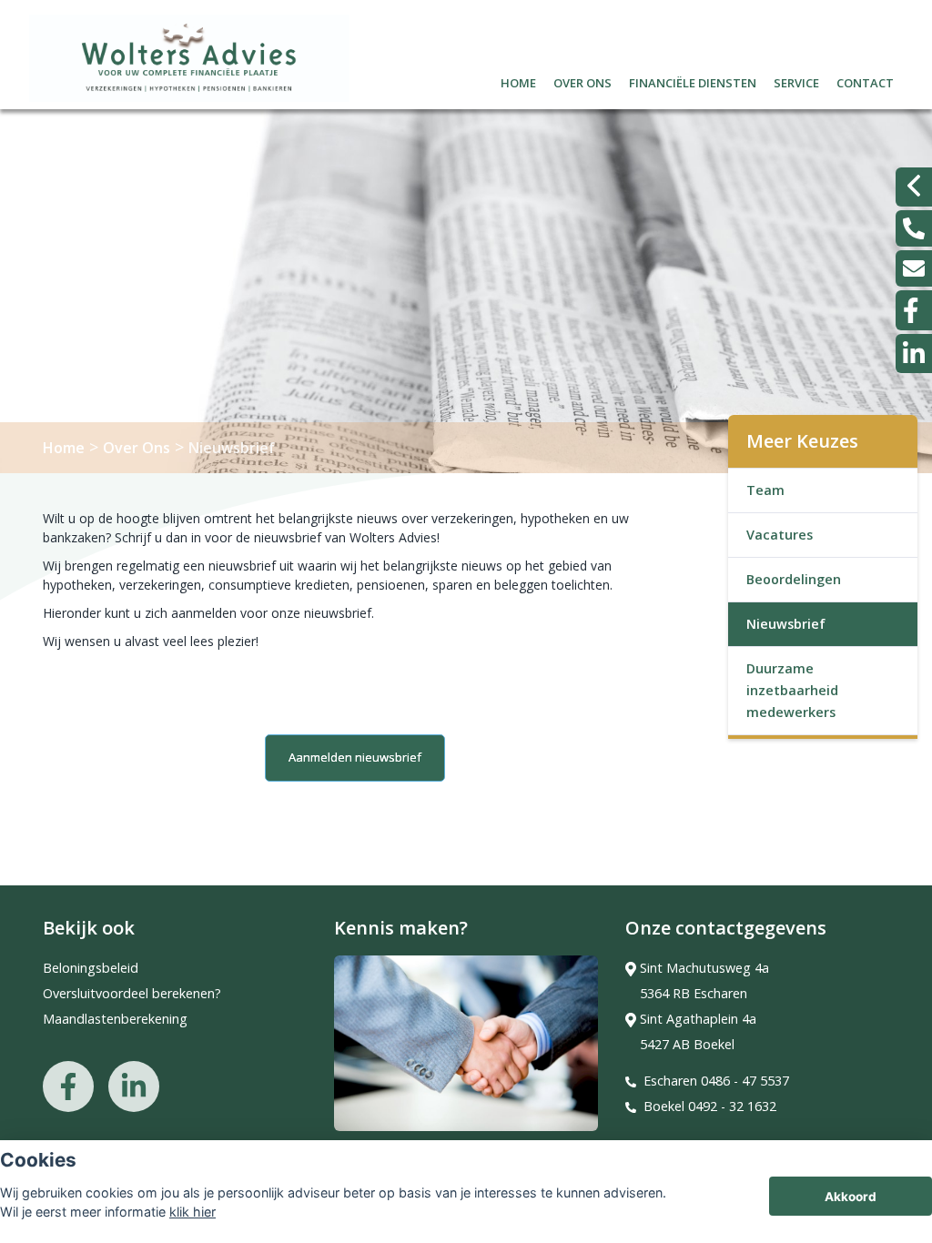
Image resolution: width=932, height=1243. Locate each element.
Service (796, 80)
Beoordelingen (793, 579)
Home (518, 80)
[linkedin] (914, 353)
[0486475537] (914, 228)
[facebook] (914, 310)
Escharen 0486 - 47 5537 (716, 1080)
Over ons (582, 80)
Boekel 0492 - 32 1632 (709, 1106)
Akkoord (850, 1196)
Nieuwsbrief (231, 448)
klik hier (192, 1211)
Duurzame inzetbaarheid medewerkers (792, 690)
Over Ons (136, 448)
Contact (865, 80)
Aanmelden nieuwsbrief (355, 757)
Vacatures (779, 534)
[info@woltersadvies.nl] (914, 268)
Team (765, 490)
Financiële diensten (692, 80)
